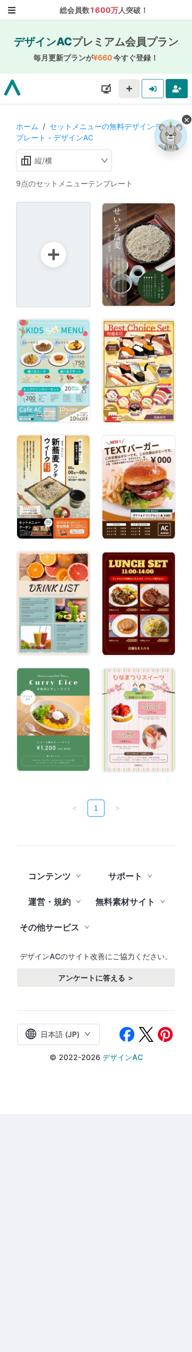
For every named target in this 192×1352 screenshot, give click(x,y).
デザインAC (122, 1057)
